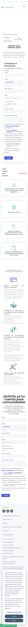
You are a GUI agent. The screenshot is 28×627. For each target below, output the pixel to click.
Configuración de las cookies (14, 612)
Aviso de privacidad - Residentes (11, 548)
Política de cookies (7, 545)
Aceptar (14, 616)
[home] (7, 6)
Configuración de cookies (8, 625)
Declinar (14, 620)
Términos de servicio (8, 550)
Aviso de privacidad (8, 542)
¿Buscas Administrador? (11, 516)
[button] (24, 6)
